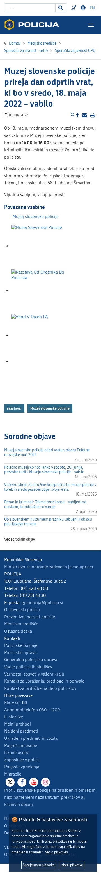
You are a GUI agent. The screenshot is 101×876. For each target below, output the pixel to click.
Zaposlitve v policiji (22, 759)
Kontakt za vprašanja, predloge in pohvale (44, 681)
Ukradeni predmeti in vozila (31, 738)
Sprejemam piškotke (39, 865)
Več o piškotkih (56, 852)
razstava (14, 408)
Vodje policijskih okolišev (28, 666)
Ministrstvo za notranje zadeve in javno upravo (48, 566)
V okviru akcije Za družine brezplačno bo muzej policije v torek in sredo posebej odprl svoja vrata (50, 487)
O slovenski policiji (22, 609)
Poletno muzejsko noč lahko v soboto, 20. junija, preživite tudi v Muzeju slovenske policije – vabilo (44, 470)
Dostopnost (84, 7)
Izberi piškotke (71, 865)
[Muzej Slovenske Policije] (39, 246)
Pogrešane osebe (20, 745)
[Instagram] (45, 782)
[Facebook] (21, 782)
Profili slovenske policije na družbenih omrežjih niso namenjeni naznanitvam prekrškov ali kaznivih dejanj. (49, 797)
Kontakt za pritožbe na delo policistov (40, 688)
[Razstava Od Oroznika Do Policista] (39, 290)
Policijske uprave (20, 652)
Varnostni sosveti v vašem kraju (34, 674)
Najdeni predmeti (21, 731)
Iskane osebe (16, 752)
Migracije (12, 774)
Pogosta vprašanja (21, 766)
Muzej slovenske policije (36, 216)
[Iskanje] (60, 7)
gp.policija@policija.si (42, 602)
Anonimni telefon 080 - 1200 (32, 709)
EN (92, 8)
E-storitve (13, 716)
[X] (10, 782)
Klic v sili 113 (15, 702)
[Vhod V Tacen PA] (39, 335)
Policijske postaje (20, 645)
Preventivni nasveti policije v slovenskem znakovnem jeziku (74, 7)
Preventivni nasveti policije (29, 616)
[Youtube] (33, 782)
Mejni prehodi (17, 724)
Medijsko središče (21, 623)
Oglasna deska (18, 631)
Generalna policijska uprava (30, 659)
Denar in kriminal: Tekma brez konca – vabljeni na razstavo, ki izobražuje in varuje (45, 504)
